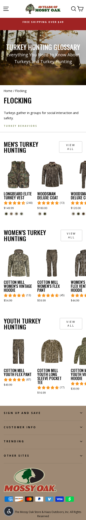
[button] (9, 511)
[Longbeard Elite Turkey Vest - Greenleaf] (21, 213)
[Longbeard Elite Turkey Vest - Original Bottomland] (16, 213)
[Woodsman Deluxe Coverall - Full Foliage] (78, 213)
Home (8, 91)
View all (70, 147)
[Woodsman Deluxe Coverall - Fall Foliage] (83, 213)
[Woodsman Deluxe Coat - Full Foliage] (45, 213)
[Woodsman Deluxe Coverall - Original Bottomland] (73, 213)
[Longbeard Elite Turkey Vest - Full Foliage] (6, 213)
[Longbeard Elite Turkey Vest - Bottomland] (11, 213)
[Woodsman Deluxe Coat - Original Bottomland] (39, 213)
